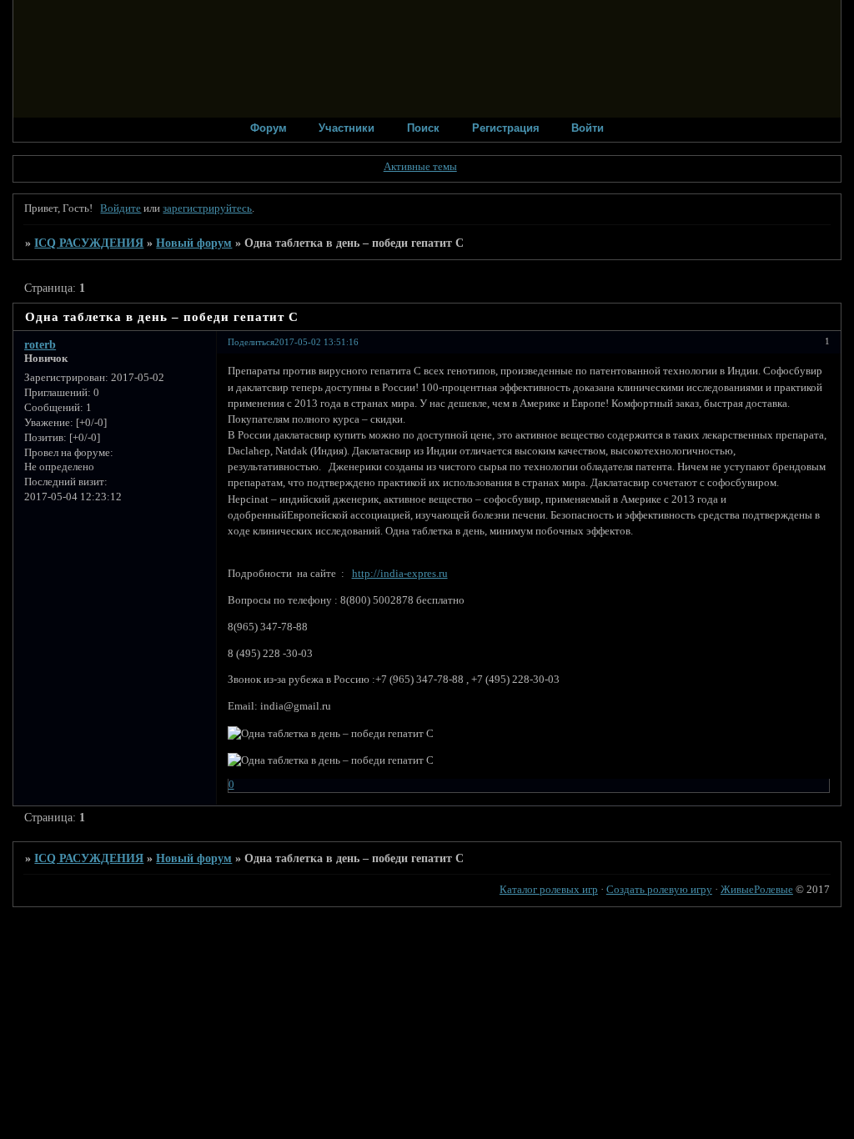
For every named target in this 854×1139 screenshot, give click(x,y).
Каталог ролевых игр (549, 890)
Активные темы (420, 167)
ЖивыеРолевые (757, 890)
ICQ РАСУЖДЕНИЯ (88, 242)
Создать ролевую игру (659, 890)
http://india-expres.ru (400, 574)
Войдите (120, 208)
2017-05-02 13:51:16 (316, 342)
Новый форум (194, 242)
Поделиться (251, 342)
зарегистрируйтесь (207, 208)
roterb (40, 344)
